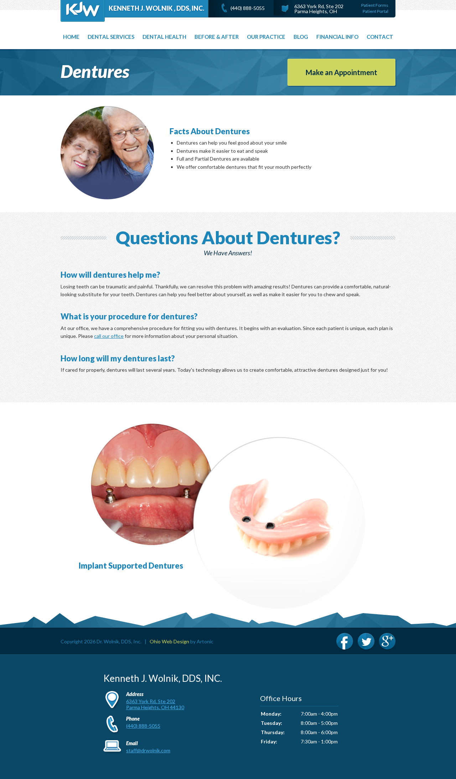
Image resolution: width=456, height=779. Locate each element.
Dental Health (164, 36)
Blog (301, 36)
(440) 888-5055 (247, 8)
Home (71, 36)
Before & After (217, 36)
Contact (380, 36)
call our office (109, 336)
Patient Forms (374, 5)
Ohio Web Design (169, 641)
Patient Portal (375, 11)
